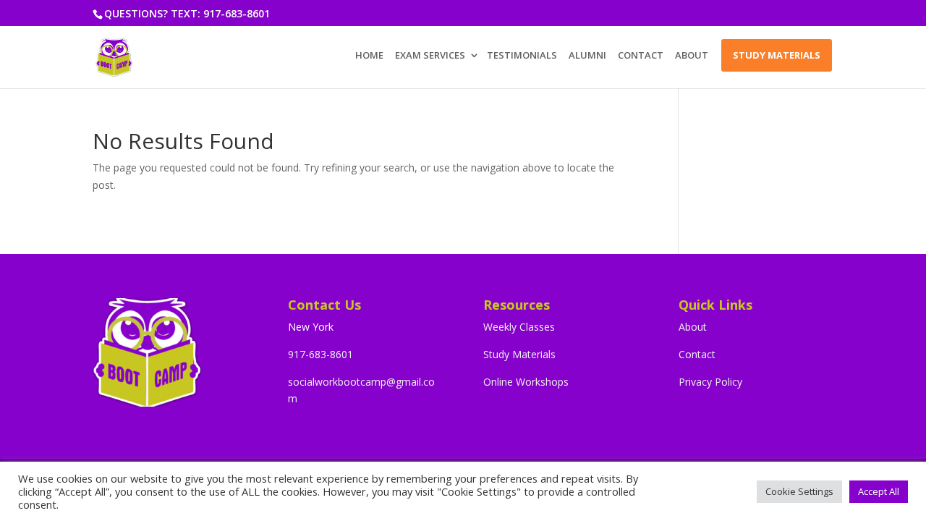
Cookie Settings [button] (799, 491)
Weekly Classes (519, 327)
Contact (697, 354)
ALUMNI (587, 56)
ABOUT (691, 56)
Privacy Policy (710, 382)
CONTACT (640, 56)
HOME (369, 56)
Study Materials (519, 354)
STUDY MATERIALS (776, 55)
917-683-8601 (320, 354)
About (693, 327)
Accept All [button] (878, 491)
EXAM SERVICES (430, 56)
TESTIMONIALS (522, 56)
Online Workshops (526, 382)
